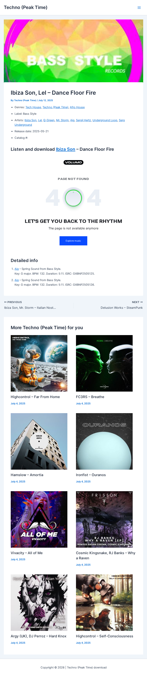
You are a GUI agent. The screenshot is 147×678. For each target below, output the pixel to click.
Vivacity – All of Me (27, 553)
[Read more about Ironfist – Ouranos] (104, 441)
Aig (72, 120)
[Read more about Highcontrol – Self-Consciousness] (104, 602)
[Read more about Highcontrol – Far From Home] (39, 363)
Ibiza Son (30, 120)
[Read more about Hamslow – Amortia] (39, 441)
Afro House (77, 107)
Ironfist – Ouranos (91, 475)
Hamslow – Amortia (27, 475)
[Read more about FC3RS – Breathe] (104, 363)
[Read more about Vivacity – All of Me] (39, 519)
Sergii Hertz (83, 120)
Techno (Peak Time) (25, 7)
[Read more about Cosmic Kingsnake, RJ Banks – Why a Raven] (104, 519)
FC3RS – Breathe (90, 397)
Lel (40, 120)
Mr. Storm (62, 120)
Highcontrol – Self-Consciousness (104, 636)
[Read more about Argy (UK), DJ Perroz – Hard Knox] (39, 602)
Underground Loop (104, 120)
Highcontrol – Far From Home (35, 397)
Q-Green (49, 120)
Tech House (33, 107)
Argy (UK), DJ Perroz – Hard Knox (38, 636)
